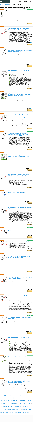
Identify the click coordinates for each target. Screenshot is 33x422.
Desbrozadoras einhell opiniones (16, 403)
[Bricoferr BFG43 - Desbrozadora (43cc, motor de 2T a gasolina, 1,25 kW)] (4, 232)
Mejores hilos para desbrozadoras (15, 412)
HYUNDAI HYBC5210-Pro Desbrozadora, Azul (16, 192)
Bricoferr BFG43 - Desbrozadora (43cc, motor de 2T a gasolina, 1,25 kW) (20, 230)
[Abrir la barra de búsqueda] (32, 1)
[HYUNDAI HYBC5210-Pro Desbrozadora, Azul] (4, 194)
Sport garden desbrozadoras (11, 400)
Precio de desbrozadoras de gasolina (24, 400)
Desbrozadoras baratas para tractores (20, 404)
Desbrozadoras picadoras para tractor (24, 407)
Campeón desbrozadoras (14, 401)
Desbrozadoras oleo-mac (24, 401)
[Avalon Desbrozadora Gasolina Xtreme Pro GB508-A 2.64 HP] (4, 243)
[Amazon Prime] (31, 42)
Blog (30, 1)
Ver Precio (30, 23)
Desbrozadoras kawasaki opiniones (10, 397)
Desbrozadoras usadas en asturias (6, 404)
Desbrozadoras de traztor (15, 395)
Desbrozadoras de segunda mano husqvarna (18, 398)
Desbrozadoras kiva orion (4, 403)
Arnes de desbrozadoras (16, 409)
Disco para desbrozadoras (5, 395)
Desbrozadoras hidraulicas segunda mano (8, 406)
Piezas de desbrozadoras (21, 397)
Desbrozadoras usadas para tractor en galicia (18, 411)
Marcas (20, 1)
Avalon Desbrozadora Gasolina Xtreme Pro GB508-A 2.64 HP (19, 241)
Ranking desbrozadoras (20, 406)
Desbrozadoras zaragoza (26, 409)
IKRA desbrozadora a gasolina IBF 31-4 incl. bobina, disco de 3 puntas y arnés (20, 318)
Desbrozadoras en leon (4, 401)
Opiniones (25, 1)
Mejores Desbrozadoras (4, 4)
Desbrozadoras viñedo (13, 407)
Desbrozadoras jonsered (26, 403)
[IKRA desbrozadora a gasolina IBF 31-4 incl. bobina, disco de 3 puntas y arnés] (4, 320)
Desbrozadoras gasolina (4, 411)
